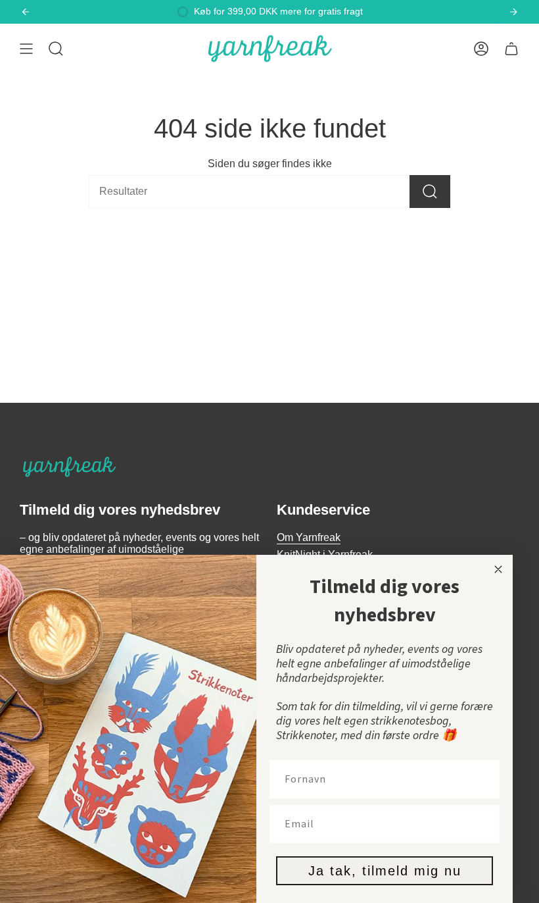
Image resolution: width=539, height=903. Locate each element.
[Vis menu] (26, 49)
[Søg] (430, 191)
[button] (56, 49)
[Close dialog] (498, 569)
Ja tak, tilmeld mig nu (384, 871)
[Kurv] (511, 49)
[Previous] (26, 12)
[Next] (513, 12)
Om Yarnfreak (308, 537)
